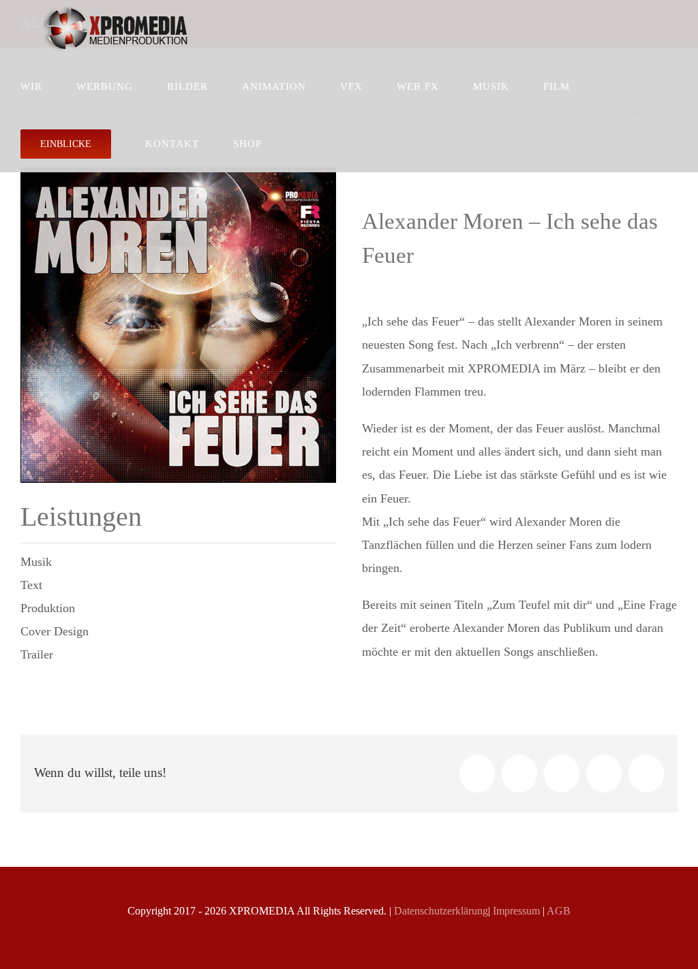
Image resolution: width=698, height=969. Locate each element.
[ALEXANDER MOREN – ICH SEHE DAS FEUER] (178, 174)
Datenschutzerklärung (439, 911)
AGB (558, 911)
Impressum (515, 911)
